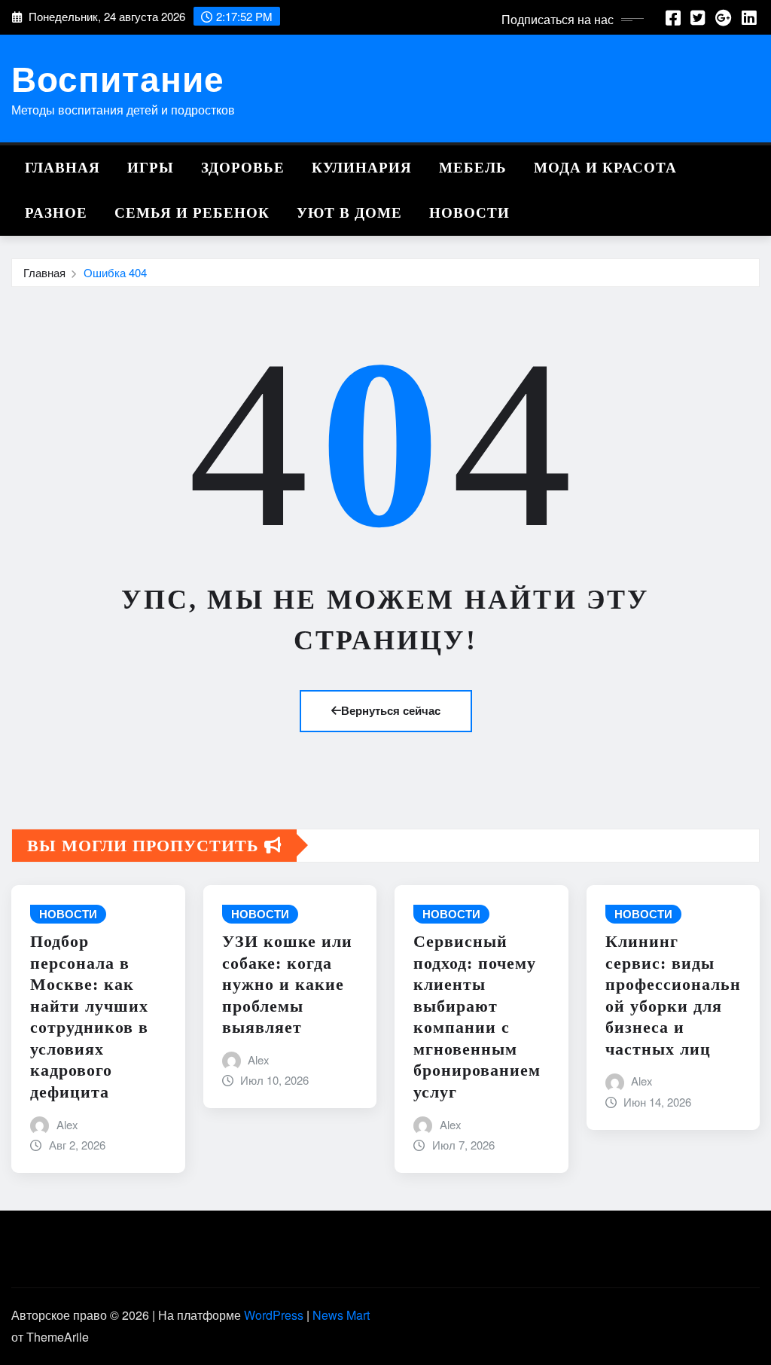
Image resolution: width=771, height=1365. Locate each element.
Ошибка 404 (115, 272)
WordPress (273, 1315)
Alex (67, 1124)
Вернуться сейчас (390, 710)
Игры (150, 168)
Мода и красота (605, 168)
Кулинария (362, 168)
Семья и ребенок (192, 213)
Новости (469, 213)
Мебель (473, 168)
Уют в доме (349, 213)
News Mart (341, 1315)
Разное (56, 213)
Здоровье (243, 168)
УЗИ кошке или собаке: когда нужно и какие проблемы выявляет (287, 984)
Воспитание (117, 77)
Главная (62, 168)
